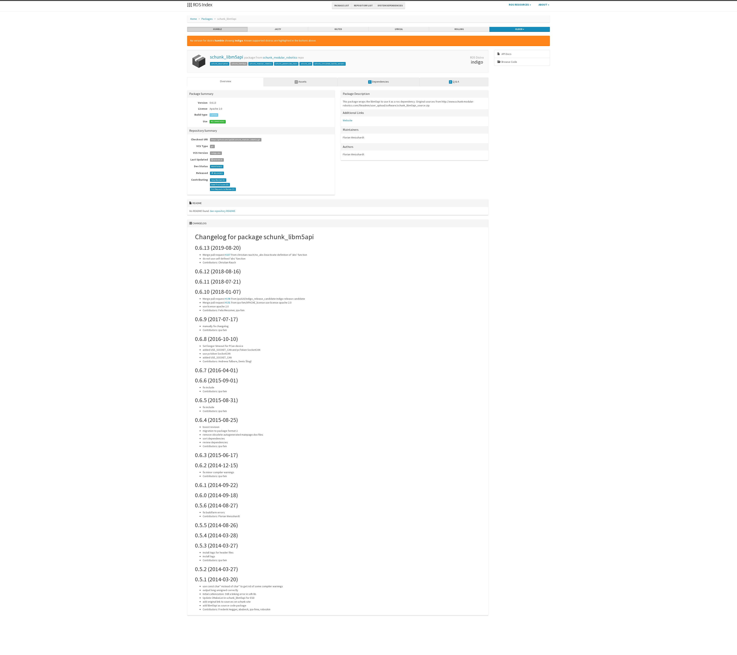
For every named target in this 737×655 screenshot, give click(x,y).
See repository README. (223, 211)
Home (193, 19)
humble (217, 29)
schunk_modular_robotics (280, 57)
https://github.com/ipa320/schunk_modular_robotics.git (235, 139)
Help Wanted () (218, 180)
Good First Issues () (220, 184)
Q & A (454, 81)
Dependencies (379, 81)
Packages (207, 19)
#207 (228, 254)
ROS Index (202, 4)
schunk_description (219, 63)
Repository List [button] (363, 5)
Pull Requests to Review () (223, 189)
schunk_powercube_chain (286, 63)
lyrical (399, 29)
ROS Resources (519, 4)
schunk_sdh (306, 63)
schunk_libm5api (226, 57)
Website (347, 120)
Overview (225, 81)
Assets (301, 81)
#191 (228, 302)
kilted (338, 29)
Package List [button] (341, 5)
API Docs (506, 54)
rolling (459, 29)
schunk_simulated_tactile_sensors (329, 63)
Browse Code (509, 62)
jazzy (278, 29)
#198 (228, 298)
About (543, 4)
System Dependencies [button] (390, 5)
